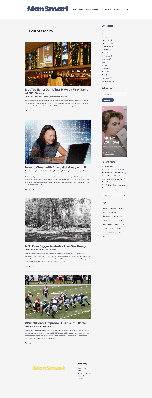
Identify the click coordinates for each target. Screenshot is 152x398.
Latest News (107, 9)
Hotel (120, 220)
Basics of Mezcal (107, 167)
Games (104, 53)
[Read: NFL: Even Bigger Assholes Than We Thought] (58, 220)
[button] (128, 9)
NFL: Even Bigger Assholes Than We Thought (57, 246)
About (81, 9)
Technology (77, 171)
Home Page (82, 368)
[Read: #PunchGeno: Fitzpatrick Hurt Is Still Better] (58, 297)
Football (105, 220)
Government (38, 250)
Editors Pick (29, 97)
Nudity (105, 228)
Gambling (46, 97)
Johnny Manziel (107, 224)
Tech (71, 171)
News (103, 62)
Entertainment (106, 46)
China (104, 212)
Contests (104, 37)
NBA (116, 224)
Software (65, 171)
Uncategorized (106, 81)
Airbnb (105, 208)
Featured (106, 216)
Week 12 (105, 236)
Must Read (57, 171)
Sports (52, 97)
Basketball (113, 208)
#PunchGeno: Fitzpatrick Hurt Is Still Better (56, 323)
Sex (103, 65)
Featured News (118, 216)
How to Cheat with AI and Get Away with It (55, 167)
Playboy (118, 228)
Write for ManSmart (93, 9)
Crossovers (112, 212)
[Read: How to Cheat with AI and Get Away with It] (58, 141)
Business (32, 171)
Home (74, 9)
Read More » (29, 110)
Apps (26, 171)
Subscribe (107, 100)
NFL (123, 224)
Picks (111, 228)
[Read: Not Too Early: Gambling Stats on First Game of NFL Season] (58, 63)
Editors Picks (38, 97)
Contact (117, 9)
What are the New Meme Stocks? (113, 176)
